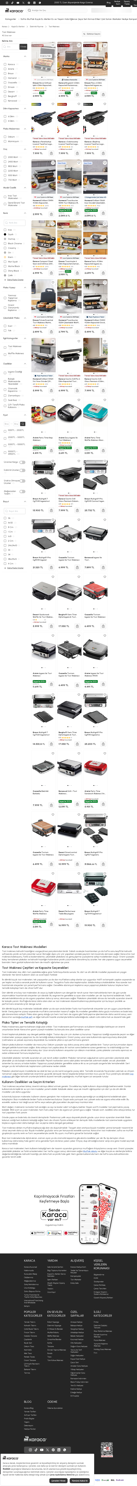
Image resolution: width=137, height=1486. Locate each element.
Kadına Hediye (76, 1389)
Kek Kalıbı (28, 1350)
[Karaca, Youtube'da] (42, 1450)
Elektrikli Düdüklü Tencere (100, 1326)
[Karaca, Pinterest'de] (53, 1450)
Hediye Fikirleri (30, 1429)
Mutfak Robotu (53, 1332)
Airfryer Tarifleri (30, 1415)
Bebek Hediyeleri (77, 1336)
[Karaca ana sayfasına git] (35, 1438)
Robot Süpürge (53, 1322)
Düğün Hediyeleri (77, 1355)
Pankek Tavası (29, 1357)
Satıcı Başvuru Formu (32, 1291)
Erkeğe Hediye (76, 1392)
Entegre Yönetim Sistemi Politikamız (101, 1293)
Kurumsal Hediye (77, 1339)
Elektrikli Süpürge (54, 1325)
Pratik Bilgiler (29, 1418)
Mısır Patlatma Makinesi (103, 1331)
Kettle (49, 1343)
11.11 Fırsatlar (75, 1396)
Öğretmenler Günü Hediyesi (78, 1374)
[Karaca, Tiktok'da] (36, 1450)
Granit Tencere (30, 1360)
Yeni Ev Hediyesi (77, 1385)
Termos (27, 1373)
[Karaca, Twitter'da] (47, 1450)
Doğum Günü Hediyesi (79, 1346)
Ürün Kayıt (51, 1292)
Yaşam (26, 1422)
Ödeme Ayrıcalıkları (55, 1408)
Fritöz (96, 1322)
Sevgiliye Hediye (77, 1329)
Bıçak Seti (28, 1343)
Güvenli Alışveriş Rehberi (103, 1298)
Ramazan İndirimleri (78, 1378)
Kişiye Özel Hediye (78, 1359)
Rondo (49, 1353)
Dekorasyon (28, 1425)
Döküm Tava (29, 1346)
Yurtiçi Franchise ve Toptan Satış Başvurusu (33, 1296)
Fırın (95, 1353)
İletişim (27, 1306)
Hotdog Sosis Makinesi (102, 1349)
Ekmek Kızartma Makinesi (100, 1336)
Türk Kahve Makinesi (55, 1360)
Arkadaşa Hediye (77, 1332)
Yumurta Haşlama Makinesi (101, 1345)
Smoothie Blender (54, 1339)
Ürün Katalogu (29, 1288)
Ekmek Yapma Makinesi (56, 1350)
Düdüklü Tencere (30, 1336)
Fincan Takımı (29, 1332)
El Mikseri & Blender (55, 1329)
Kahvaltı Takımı (30, 1325)
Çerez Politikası (99, 1285)
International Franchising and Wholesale (33, 1301)
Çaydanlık (28, 1339)
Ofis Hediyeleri (76, 1343)
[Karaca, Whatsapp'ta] (64, 1450)
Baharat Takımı (30, 1369)
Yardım (50, 1289)
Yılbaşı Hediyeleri (77, 1369)
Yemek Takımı (29, 1322)
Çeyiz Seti (75, 1362)
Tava (49, 1357)
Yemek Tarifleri (30, 1411)
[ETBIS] (102, 1449)
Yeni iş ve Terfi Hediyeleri (76, 1351)
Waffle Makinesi (53, 1336)
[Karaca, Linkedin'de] (59, 1450)
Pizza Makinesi (99, 1340)
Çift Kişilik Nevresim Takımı (31, 1365)
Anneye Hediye (76, 1322)
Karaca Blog (28, 1408)
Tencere (50, 1346)
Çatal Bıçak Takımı (31, 1329)
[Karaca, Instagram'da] (30, 1450)
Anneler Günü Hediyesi (79, 1366)
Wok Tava (28, 1353)
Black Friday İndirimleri (79, 1382)
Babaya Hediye (76, 1325)
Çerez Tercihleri (100, 1288)
